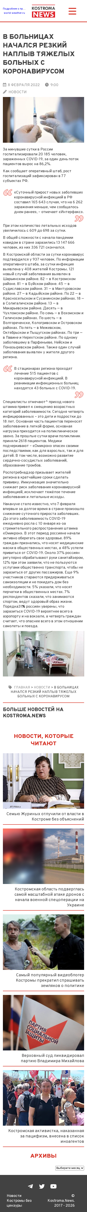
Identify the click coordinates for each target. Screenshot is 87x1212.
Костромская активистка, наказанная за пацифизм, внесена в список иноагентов (46, 1136)
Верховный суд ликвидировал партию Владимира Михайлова (52, 1058)
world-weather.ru (14, 13)
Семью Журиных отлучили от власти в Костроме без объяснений (45, 816)
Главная (22, 687)
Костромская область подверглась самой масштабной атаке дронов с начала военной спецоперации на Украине (49, 897)
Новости (17, 92)
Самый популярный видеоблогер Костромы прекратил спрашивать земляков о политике (50, 981)
